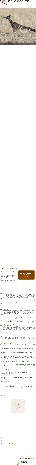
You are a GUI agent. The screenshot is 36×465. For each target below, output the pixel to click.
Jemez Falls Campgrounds (6, 298)
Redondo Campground (6, 314)
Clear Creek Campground (6, 293)
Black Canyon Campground (7, 287)
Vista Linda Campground (6, 336)
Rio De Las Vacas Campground (7, 320)
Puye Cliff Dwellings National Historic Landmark (10, 437)
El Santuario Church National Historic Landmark (10, 443)
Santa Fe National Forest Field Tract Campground (10, 330)
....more (28, 291)
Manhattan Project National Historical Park (9, 440)
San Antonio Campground (6, 325)
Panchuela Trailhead (5, 309)
